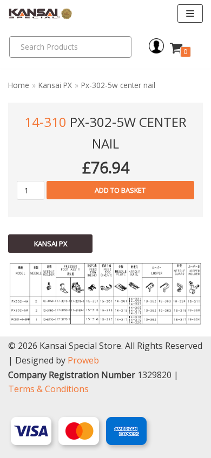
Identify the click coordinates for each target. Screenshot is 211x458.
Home (18, 85)
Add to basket (120, 190)
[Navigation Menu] (190, 13)
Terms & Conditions (48, 389)
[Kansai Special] (40, 14)
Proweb (83, 360)
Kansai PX (55, 85)
